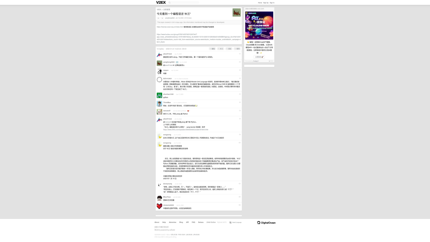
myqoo (166, 70)
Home (260, 3)
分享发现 (166, 9)
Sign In (272, 3)
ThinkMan (167, 102)
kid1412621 (167, 78)
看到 (238, 49)
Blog (181, 222)
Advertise (172, 222)
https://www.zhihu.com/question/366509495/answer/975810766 (185, 129)
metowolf (166, 110)
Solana (200, 222)
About (157, 222)
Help (164, 222)
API (187, 222)
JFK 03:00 (196, 234)
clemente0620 (168, 205)
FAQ (193, 222)
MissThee (167, 197)
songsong (167, 134)
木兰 (221, 49)
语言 (229, 49)
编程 (213, 49)
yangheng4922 (170, 18)
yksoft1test (167, 54)
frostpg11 (256, 61)
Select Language (236, 222)
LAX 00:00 (189, 234)
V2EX (159, 9)
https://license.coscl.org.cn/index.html (170, 27)
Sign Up (265, 3)
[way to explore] (161, 2)
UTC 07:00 (174, 234)
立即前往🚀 (259, 57)
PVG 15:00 (181, 234)
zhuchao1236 (168, 94)
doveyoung (167, 184)
